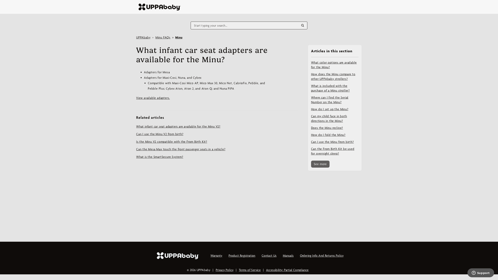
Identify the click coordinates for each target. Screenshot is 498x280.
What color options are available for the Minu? (334, 65)
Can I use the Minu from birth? (332, 142)
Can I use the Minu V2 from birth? (159, 134)
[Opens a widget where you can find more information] (480, 273)
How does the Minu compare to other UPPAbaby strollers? (333, 76)
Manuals (288, 255)
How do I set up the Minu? (329, 109)
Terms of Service (250, 270)
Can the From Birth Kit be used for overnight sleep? (332, 151)
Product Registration (242, 255)
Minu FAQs (162, 37)
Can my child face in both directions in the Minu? (329, 118)
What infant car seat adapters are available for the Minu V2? (178, 126)
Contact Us (269, 255)
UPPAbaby (143, 37)
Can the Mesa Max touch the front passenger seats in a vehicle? (180, 149)
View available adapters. (153, 98)
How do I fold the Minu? (328, 135)
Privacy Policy (225, 270)
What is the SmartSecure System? (159, 157)
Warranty (216, 255)
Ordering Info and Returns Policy (322, 255)
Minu (178, 37)
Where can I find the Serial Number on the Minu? (330, 100)
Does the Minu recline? (327, 128)
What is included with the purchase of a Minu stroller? (330, 88)
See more (320, 164)
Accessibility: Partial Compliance (287, 270)
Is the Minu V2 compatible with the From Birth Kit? (171, 142)
